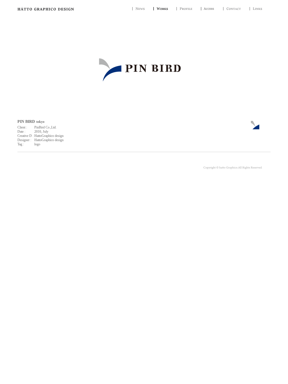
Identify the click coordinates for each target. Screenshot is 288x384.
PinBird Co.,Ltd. (45, 127)
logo (37, 144)
